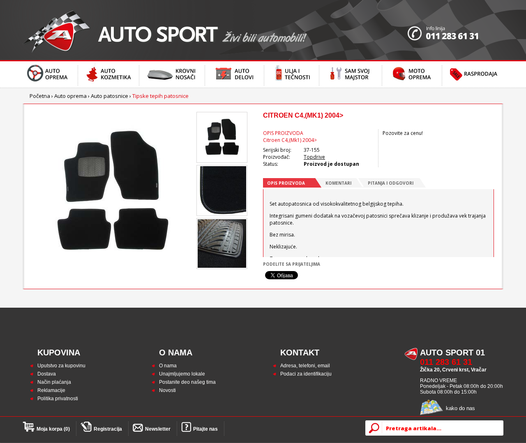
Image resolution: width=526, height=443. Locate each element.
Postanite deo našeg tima (187, 382)
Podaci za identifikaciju (306, 374)
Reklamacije (51, 390)
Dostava (46, 374)
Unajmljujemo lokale (182, 374)
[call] (455, 30)
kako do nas (460, 408)
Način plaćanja (54, 382)
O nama (168, 366)
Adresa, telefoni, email (305, 366)
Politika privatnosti (57, 398)
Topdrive (314, 156)
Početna (40, 96)
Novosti (167, 390)
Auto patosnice (109, 96)
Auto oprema (70, 96)
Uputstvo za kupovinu (61, 366)
